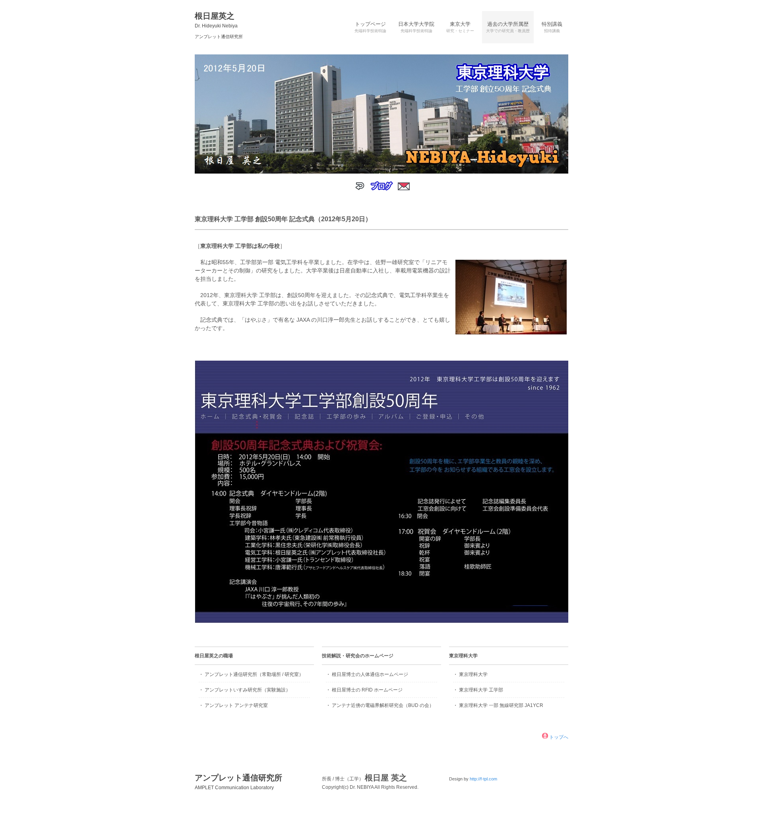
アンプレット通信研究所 (238, 781)
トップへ (558, 737)
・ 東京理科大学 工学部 (478, 690)
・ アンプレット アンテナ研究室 (233, 705)
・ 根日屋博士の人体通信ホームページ (367, 674)
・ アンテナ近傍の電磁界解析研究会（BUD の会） (380, 705)
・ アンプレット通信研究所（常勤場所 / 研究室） (251, 674)
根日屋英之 (216, 20)
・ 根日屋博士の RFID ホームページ (364, 690)
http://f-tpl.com (483, 778)
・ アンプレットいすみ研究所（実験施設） (244, 690)
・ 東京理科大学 (470, 674)
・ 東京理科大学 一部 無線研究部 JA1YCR (498, 705)
